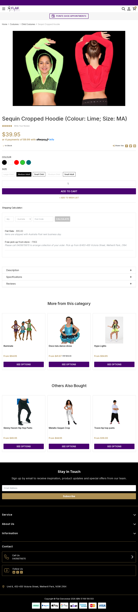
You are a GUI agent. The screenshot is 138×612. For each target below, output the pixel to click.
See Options (24, 364)
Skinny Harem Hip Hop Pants (18, 428)
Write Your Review (22, 126)
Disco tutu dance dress (60, 346)
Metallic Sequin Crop (59, 428)
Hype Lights (100, 346)
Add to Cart (69, 191)
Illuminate (8, 346)
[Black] (4, 162)
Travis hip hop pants (104, 428)
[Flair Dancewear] (13, 9)
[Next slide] (129, 341)
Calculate (62, 219)
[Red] (16, 162)
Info (51, 139)
